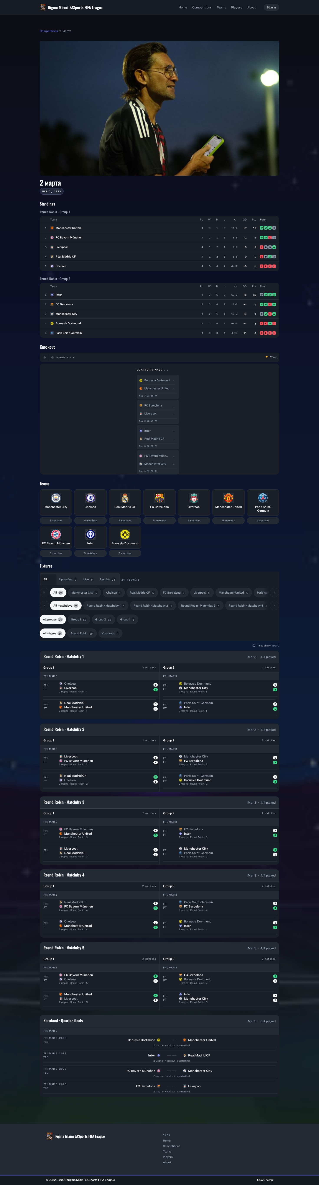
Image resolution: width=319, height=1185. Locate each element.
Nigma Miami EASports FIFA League (75, 7)
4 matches (90, 520)
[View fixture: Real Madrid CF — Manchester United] (100, 709)
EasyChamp (265, 1180)
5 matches (55, 520)
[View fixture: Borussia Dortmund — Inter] (219, 927)
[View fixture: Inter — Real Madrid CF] (159, 1058)
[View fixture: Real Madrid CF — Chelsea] (100, 782)
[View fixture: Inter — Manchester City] (219, 1000)
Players (236, 7)
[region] (159, 419)
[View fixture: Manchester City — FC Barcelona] (219, 762)
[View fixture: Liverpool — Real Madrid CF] (100, 855)
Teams (221, 7)
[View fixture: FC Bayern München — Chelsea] (100, 981)
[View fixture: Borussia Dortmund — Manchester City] (219, 690)
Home (183, 7)
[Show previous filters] (44, 592)
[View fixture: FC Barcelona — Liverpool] (159, 1089)
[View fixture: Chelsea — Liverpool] (100, 690)
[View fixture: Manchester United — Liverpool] (100, 1000)
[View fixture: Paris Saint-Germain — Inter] (219, 709)
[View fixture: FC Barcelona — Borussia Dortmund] (219, 981)
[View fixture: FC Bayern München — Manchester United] (100, 835)
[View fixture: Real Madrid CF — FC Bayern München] (100, 908)
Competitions (202, 7)
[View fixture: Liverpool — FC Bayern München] (100, 762)
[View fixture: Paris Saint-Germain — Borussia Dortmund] (219, 782)
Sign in (271, 7)
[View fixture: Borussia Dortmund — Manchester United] (159, 1042)
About (251, 7)
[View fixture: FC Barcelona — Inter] (219, 835)
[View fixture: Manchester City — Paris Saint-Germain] (219, 855)
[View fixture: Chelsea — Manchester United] (100, 927)
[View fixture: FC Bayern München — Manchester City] (159, 1073)
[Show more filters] (274, 592)
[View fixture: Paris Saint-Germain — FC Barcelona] (219, 908)
